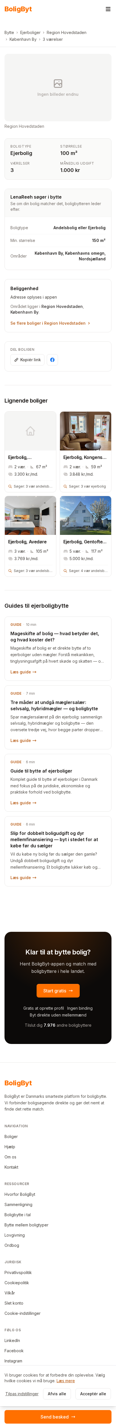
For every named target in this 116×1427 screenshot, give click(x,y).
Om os (10, 1156)
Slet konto (14, 1303)
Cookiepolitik (17, 1282)
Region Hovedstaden (66, 32)
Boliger (11, 1136)
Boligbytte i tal (18, 1214)
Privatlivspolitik (18, 1272)
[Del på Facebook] (52, 359)
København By (23, 39)
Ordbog (12, 1245)
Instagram (13, 1360)
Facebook (14, 1350)
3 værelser (53, 39)
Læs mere (66, 1380)
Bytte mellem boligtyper (26, 1224)
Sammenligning (18, 1204)
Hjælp (10, 1146)
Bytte (9, 32)
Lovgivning (15, 1235)
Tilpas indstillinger (22, 1393)
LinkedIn (12, 1340)
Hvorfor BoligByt (20, 1194)
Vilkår (10, 1292)
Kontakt (11, 1167)
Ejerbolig (21, 153)
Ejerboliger (30, 32)
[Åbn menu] (108, 9)
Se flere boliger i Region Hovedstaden (48, 323)
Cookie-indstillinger (23, 1313)
